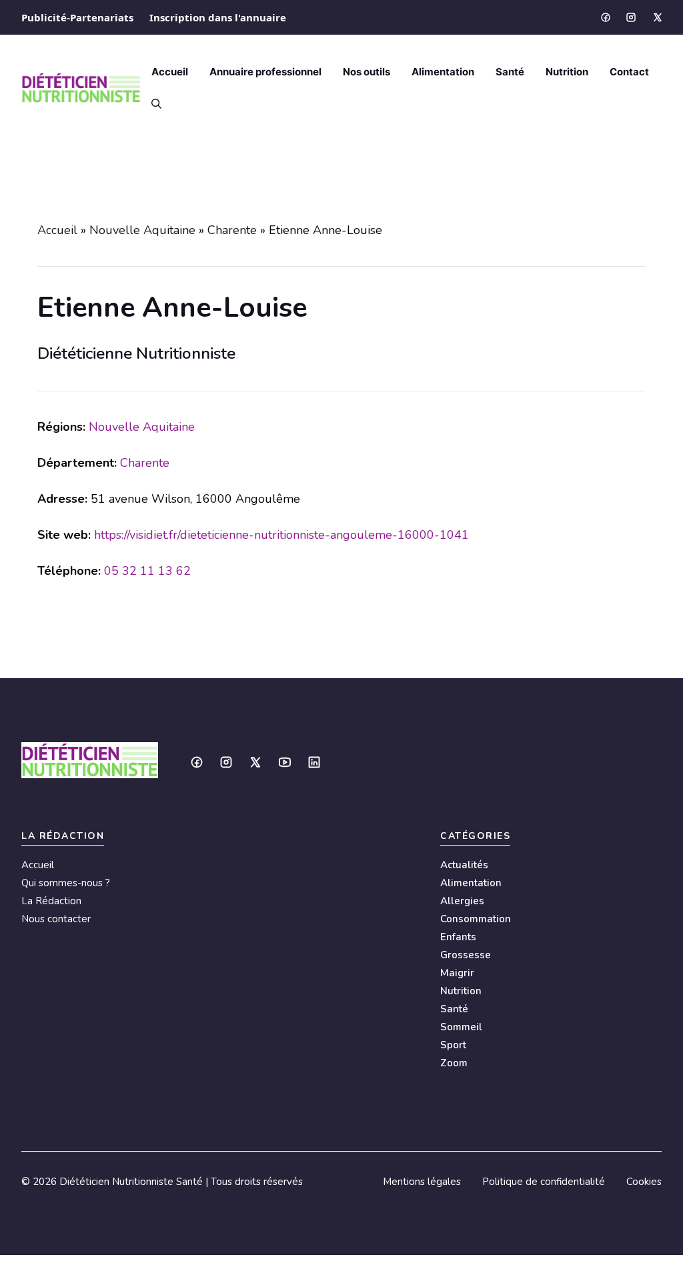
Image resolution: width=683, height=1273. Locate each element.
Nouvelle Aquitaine (142, 230)
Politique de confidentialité (543, 1181)
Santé (510, 71)
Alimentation (443, 71)
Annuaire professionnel (265, 71)
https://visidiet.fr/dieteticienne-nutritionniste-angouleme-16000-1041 (281, 535)
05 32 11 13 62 (147, 571)
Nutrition (567, 71)
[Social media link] (605, 17)
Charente (232, 230)
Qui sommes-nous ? (65, 883)
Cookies (644, 1181)
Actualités (464, 865)
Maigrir (457, 973)
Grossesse (465, 955)
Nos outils (366, 71)
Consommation (475, 919)
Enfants (458, 937)
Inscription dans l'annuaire (217, 17)
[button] (151, 104)
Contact (629, 71)
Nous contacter (56, 919)
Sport (453, 1045)
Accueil (169, 71)
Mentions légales (422, 1181)
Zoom (454, 1063)
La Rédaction (51, 901)
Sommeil (461, 1027)
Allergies (462, 901)
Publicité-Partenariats (77, 17)
